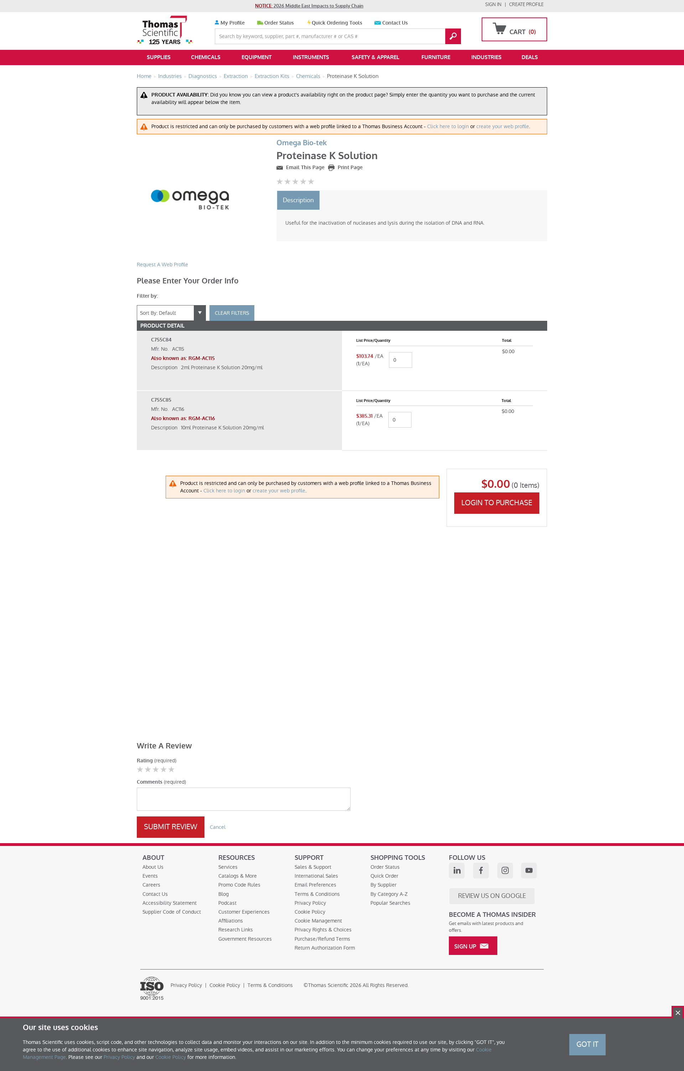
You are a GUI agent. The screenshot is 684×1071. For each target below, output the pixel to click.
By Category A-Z (389, 894)
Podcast (227, 903)
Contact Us (395, 23)
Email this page (305, 167)
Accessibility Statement (169, 903)
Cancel (218, 827)
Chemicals (206, 57)
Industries (486, 57)
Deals (530, 57)
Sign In (493, 4)
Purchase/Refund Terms (322, 938)
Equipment (256, 57)
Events (150, 875)
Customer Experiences (244, 911)
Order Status (279, 23)
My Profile (232, 23)
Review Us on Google (492, 896)
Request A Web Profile (162, 264)
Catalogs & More (237, 875)
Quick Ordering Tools (337, 23)
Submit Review (170, 827)
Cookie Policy (310, 911)
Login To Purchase (496, 503)
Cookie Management (318, 920)
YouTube (529, 870)
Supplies (159, 57)
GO (453, 36)
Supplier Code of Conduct (171, 911)
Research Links (235, 929)
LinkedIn (457, 870)
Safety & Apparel (375, 57)
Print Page (349, 167)
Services (228, 867)
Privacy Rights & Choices (323, 929)
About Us (153, 867)
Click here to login (448, 126)
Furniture (435, 57)
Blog (223, 894)
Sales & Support (313, 867)
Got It (587, 1044)
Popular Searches (390, 903)
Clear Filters (232, 313)
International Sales (316, 875)
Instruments (311, 57)
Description (298, 200)
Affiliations (230, 920)
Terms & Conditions (317, 894)
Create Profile (526, 4)
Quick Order (384, 875)
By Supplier (383, 884)
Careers (151, 884)
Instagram (505, 870)
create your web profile (502, 126)
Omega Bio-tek (301, 143)
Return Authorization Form (325, 947)
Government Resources (245, 938)
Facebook (481, 870)
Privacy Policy (310, 903)
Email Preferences (315, 884)
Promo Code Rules (239, 884)
